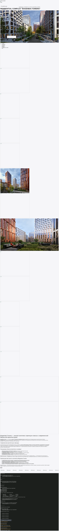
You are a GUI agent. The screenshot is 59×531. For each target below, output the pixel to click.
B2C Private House (3, 489)
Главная (3, 42)
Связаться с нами (5, 47)
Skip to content (2, 0)
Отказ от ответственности (6, 498)
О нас (3, 43)
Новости (3, 45)
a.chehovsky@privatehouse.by (5, 526)
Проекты (3, 44)
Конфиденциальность (6, 499)
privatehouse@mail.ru (4, 521)
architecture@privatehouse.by (5, 528)
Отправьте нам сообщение (6, 520)
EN (2, 48)
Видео (3, 46)
